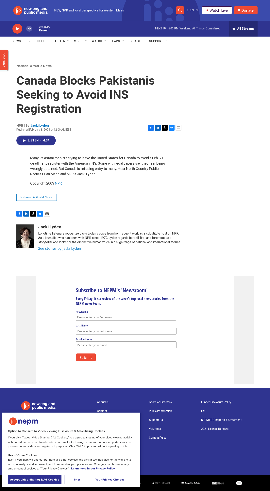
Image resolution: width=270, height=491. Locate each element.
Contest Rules (157, 437)
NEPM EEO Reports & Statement (221, 419)
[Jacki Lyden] (25, 236)
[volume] (29, 28)
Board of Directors (160, 402)
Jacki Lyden (39, 125)
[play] (17, 28)
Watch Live (219, 10)
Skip (77, 479)
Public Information (160, 411)
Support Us (156, 419)
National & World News (34, 66)
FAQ (203, 411)
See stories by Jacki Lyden (59, 248)
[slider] (35, 28)
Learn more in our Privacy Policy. (93, 468)
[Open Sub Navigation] (23, 41)
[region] (71, 450)
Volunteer (155, 428)
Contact (102, 411)
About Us (103, 402)
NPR (58, 183)
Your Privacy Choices (110, 479)
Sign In (192, 10)
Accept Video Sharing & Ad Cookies (34, 479)
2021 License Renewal (215, 428)
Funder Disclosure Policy (216, 402)
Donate (247, 10)
